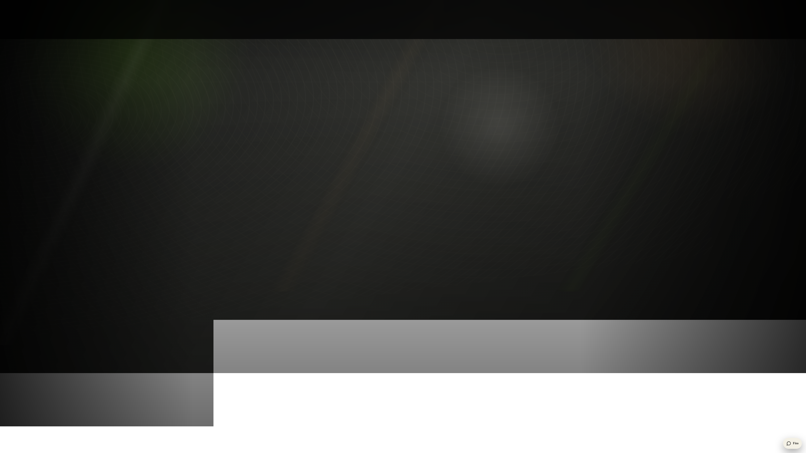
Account (354, 170)
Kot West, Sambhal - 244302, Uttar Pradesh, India (442, 141)
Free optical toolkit (361, 138)
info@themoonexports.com (438, 133)
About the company (362, 149)
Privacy (354, 175)
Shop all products (360, 128)
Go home (278, 76)
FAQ (352, 164)
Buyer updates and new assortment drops (504, 127)
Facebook (273, 154)
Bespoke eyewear (360, 133)
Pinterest (310, 154)
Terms (353, 180)
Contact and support (362, 159)
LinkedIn (328, 154)
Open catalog (302, 76)
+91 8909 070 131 (432, 128)
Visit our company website (528, 196)
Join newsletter (510, 151)
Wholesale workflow (362, 143)
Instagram (292, 154)
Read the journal (360, 154)
